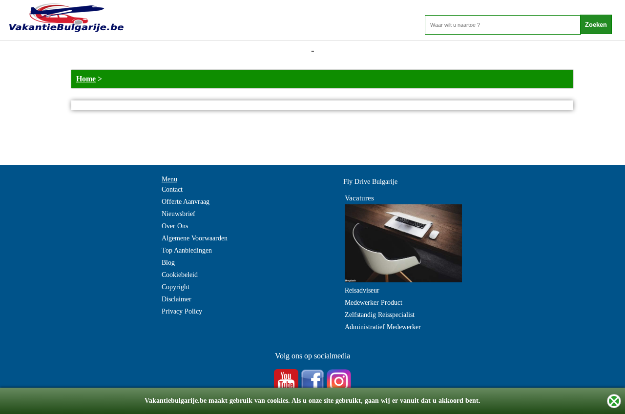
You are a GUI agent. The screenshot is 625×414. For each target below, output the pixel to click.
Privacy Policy (182, 311)
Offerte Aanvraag (185, 201)
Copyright (175, 287)
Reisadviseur (362, 290)
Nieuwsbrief (178, 213)
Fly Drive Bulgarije (370, 181)
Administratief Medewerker (383, 327)
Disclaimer (176, 299)
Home (86, 79)
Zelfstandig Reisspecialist (380, 314)
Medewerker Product (373, 302)
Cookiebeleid (180, 274)
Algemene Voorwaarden (195, 238)
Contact (172, 189)
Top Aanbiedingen (187, 250)
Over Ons (175, 226)
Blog (168, 262)
